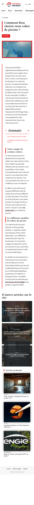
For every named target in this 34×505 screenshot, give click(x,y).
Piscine (6, 36)
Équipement (17, 329)
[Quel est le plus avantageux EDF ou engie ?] (17, 441)
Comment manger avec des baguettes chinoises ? (16, 426)
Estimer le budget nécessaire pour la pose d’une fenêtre (17, 355)
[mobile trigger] (3, 4)
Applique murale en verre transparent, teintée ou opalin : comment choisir (17, 310)
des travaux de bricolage (15, 282)
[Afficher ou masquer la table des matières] (25, 131)
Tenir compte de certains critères (16, 137)
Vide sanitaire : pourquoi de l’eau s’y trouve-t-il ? (16, 397)
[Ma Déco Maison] (13, 4)
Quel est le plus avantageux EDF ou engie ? (16, 455)
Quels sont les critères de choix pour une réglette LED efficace (17, 332)
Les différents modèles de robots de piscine (17, 141)
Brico (17, 352)
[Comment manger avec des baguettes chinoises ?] (17, 412)
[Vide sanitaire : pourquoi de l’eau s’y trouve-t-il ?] (17, 383)
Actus (5, 394)
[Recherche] (26, 4)
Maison (17, 306)
